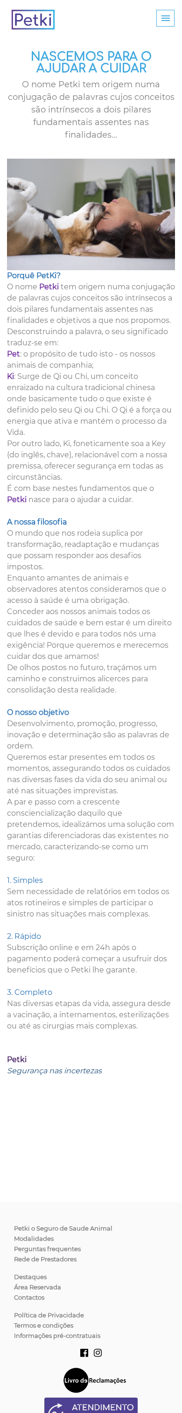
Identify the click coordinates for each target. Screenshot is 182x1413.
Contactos (29, 1297)
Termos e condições (43, 1325)
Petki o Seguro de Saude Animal (63, 1228)
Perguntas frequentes (47, 1248)
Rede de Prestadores (45, 1259)
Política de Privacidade (49, 1315)
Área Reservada (37, 1287)
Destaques (30, 1276)
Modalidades (34, 1238)
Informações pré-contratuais (57, 1335)
